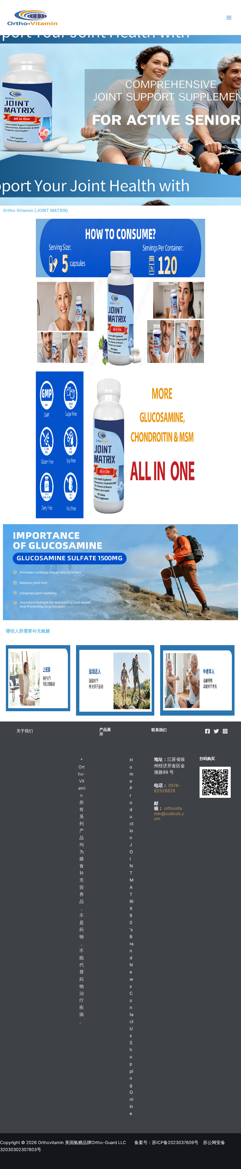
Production (131, 812)
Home (131, 770)
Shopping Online (131, 1078)
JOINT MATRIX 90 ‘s (131, 887)
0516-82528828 (167, 788)
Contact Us (131, 1014)
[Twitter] (216, 731)
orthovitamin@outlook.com (169, 813)
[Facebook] (207, 731)
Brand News (131, 961)
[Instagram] (225, 731)
